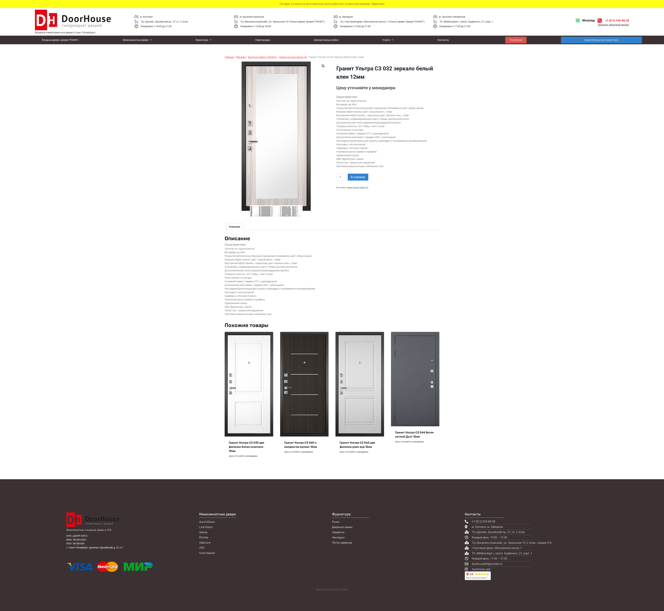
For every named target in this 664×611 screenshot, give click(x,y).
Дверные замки (342, 527)
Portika (203, 537)
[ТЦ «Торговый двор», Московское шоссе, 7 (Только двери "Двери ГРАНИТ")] (335, 21)
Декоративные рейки (326, 40)
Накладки (338, 537)
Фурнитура (202, 40)
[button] (323, 66)
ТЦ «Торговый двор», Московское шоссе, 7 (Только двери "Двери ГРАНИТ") (382, 21)
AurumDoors (207, 521)
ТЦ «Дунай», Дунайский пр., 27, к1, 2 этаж (164, 21)
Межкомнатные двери (135, 40)
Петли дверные (342, 542)
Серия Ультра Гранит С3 (357, 187)
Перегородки (262, 40)
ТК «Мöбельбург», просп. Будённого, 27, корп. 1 (466, 21)
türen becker (207, 553)
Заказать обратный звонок (613, 24)
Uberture (204, 542)
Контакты (443, 40)
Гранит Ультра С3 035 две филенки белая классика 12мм (246, 447)
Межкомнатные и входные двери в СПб (88, 530)
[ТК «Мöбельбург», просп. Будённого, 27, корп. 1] (435, 21)
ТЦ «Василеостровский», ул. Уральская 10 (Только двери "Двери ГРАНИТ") (282, 21)
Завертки (338, 532)
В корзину (358, 177)
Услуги (386, 40)
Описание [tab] (234, 226)
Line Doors (206, 527)
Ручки (336, 521)
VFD (201, 547)
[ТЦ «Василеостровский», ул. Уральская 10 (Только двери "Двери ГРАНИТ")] (236, 21)
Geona (203, 532)
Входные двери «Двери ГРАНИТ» (60, 40)
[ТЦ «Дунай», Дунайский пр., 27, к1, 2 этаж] (136, 21)
